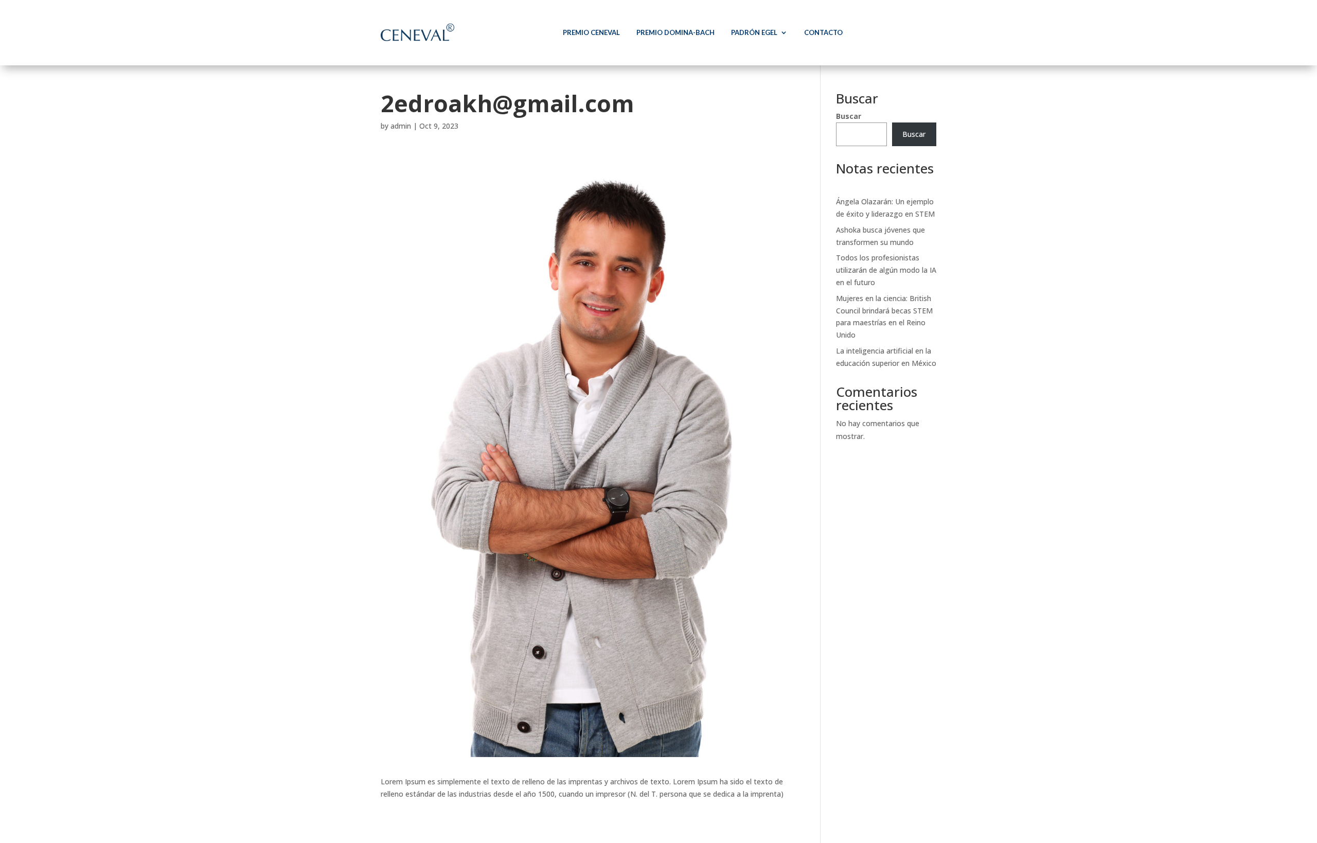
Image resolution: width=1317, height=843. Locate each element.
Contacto (823, 32)
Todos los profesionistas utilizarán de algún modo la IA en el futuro (886, 270)
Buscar (848, 116)
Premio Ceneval (591, 32)
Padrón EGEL (754, 32)
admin (400, 126)
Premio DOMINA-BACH (675, 32)
